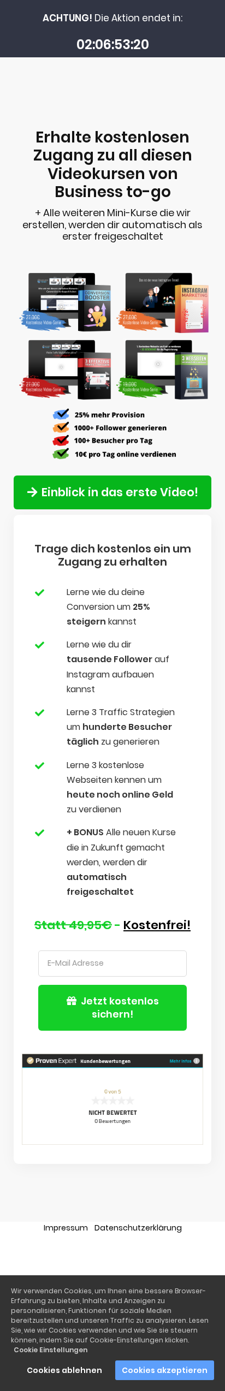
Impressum (66, 1227)
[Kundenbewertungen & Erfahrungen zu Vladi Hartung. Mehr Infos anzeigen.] (112, 1098)
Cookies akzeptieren (165, 1370)
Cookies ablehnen (64, 1370)
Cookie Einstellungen (50, 1349)
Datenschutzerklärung (138, 1227)
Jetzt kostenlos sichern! (121, 1007)
